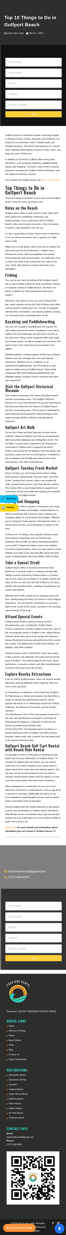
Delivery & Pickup (17, 1030)
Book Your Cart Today (19, 1227)
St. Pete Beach (16, 1113)
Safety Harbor (15, 1108)
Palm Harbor (15, 1103)
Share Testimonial (17, 1059)
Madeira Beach (16, 1098)
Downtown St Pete (18, 1079)
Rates (11, 1035)
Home (12, 1026)
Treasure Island (16, 1117)
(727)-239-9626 (14, 1144)
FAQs (11, 1045)
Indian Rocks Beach (18, 1094)
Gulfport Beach (16, 1089)
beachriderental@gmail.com (20, 1137)
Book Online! (15, 1040)
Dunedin (13, 1084)
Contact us (14, 1054)
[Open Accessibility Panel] (59, 1228)
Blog (11, 1049)
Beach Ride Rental (50, 180)
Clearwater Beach (17, 1075)
